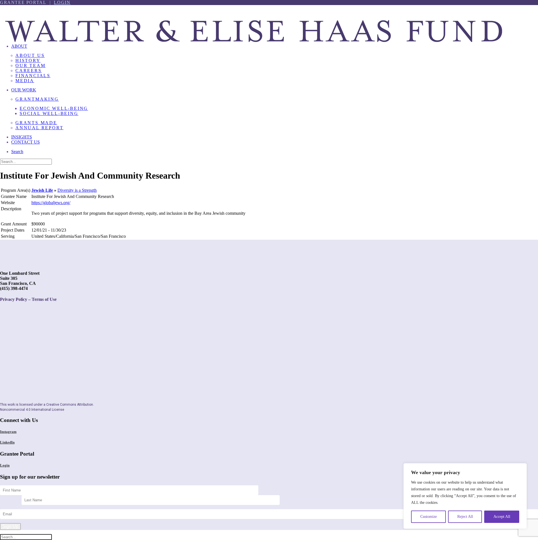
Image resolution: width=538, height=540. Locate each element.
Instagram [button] (8, 432)
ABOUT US (30, 55)
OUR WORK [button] (23, 89)
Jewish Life (42, 190)
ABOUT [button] (19, 46)
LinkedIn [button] (7, 442)
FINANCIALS (32, 75)
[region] (465, 496)
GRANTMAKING (37, 99)
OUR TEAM (30, 65)
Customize (428, 516)
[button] (17, 151)
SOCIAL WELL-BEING (49, 113)
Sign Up (10, 526)
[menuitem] (274, 65)
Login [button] (5, 465)
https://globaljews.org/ (50, 202)
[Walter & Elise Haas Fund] (269, 22)
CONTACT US (25, 142)
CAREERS (28, 70)
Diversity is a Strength (77, 190)
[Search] (26, 161)
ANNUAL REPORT (39, 127)
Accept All (501, 516)
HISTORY (28, 60)
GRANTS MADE (36, 122)
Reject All (465, 516)
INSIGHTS (21, 137)
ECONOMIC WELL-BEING (54, 108)
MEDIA (24, 80)
